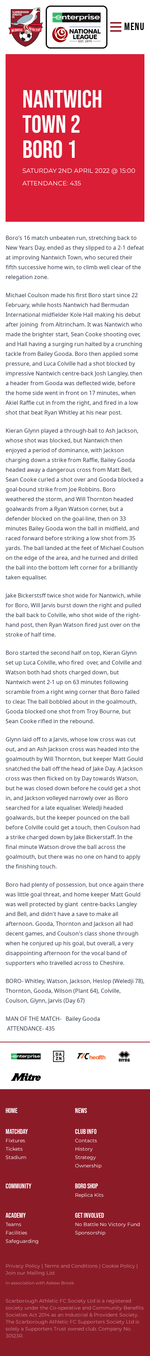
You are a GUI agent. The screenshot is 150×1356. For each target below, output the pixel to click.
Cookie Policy (120, 1266)
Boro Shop (86, 1186)
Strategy (85, 1157)
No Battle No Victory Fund (107, 1224)
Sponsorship (90, 1233)
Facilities (16, 1233)
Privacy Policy (25, 1266)
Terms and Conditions (73, 1266)
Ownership (88, 1166)
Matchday (17, 1132)
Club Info (86, 1132)
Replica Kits (89, 1195)
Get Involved (89, 1215)
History (84, 1149)
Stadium (16, 1157)
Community (18, 1186)
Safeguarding (22, 1241)
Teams (13, 1224)
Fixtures (15, 1140)
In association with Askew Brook (40, 1282)
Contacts (86, 1140)
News (81, 1111)
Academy (16, 1215)
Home (11, 1111)
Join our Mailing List (30, 1273)
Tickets (14, 1149)
